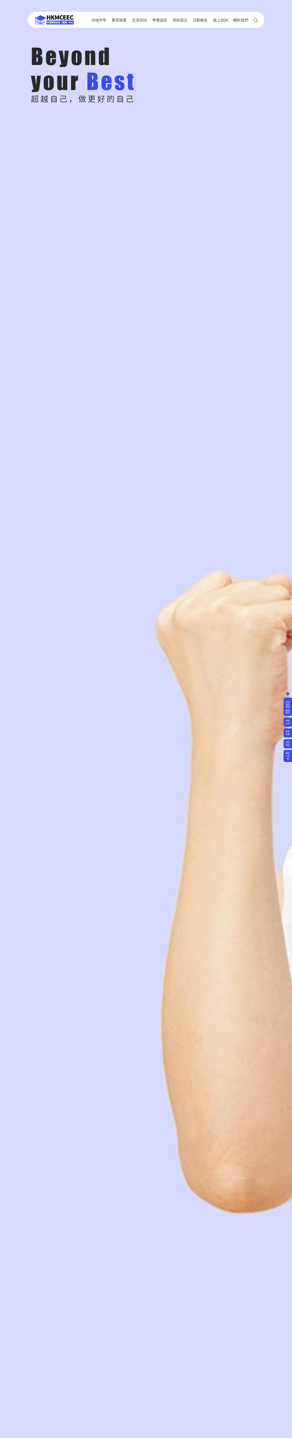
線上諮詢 (220, 20)
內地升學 (98, 20)
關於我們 (240, 20)
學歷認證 (159, 20)
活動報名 (200, 20)
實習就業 (119, 20)
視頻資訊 (180, 20)
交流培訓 (139, 20)
